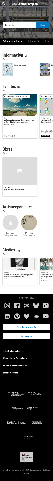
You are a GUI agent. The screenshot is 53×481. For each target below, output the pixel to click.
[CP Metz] (19, 410)
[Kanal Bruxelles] (18, 425)
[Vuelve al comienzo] (46, 475)
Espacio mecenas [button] (10, 372)
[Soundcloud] (36, 317)
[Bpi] (18, 395)
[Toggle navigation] (49, 4)
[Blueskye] (36, 306)
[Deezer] (26, 317)
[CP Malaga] (34, 410)
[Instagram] (7, 306)
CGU (27, 470)
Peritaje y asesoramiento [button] (14, 365)
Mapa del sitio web (18, 470)
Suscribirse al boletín (26, 327)
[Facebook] (17, 306)
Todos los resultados (14, 41)
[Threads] (26, 306)
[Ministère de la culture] (26, 457)
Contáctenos (26, 336)
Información (35, 41)
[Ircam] (36, 395)
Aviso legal (7, 470)
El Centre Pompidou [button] (12, 351)
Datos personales (36, 470)
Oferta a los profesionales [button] (14, 358)
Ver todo (6, 59)
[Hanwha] (26, 439)
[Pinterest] (17, 317)
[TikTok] (45, 306)
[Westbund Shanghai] (38, 425)
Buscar (43, 25)
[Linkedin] (7, 317)
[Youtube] (45, 317)
